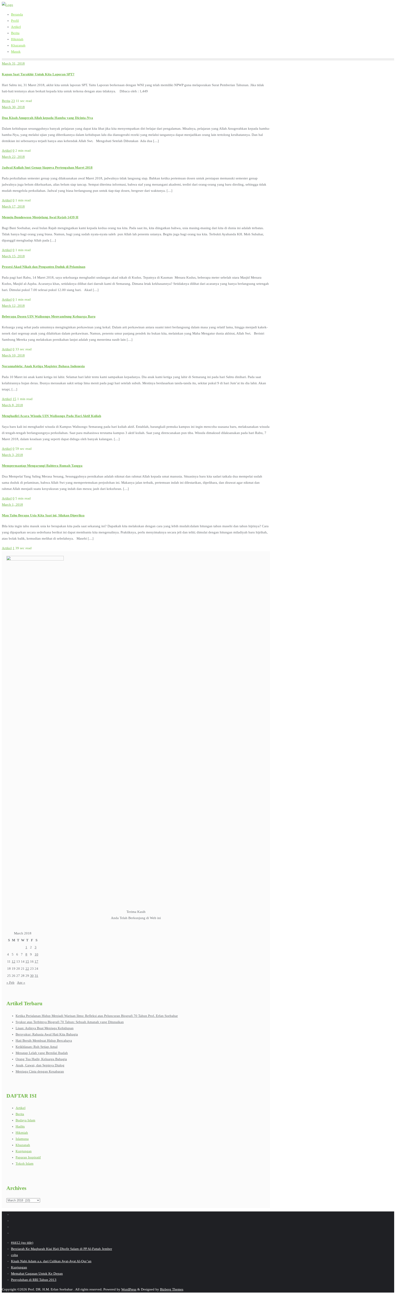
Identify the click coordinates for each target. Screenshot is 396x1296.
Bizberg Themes (171, 1289)
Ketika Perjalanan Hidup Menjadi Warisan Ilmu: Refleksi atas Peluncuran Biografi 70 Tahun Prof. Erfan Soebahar (97, 1016)
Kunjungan (24, 1151)
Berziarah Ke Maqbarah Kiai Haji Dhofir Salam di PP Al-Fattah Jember (61, 1249)
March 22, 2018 (13, 157)
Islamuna (22, 1139)
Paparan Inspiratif (28, 1157)
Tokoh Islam (24, 1163)
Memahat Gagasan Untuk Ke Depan (37, 1273)
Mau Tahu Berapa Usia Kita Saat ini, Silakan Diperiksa (43, 515)
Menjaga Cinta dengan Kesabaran (40, 1071)
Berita (6, 101)
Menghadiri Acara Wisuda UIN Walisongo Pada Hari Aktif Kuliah (51, 416)
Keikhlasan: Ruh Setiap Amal (37, 1047)
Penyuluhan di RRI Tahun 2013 (33, 1280)
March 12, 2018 (13, 306)
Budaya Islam (25, 1120)
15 (14, 399)
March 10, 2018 (13, 355)
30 (32, 975)
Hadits (20, 1126)
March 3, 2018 (12, 455)
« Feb (10, 982)
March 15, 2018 (13, 256)
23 (13, 101)
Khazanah (23, 1145)
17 (36, 961)
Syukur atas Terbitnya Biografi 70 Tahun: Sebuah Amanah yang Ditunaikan (70, 1022)
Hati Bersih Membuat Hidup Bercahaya (44, 1040)
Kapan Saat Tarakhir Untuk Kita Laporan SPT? (38, 74)
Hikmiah (22, 1132)
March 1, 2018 (12, 504)
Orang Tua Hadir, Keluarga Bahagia (41, 1059)
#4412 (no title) (22, 1242)
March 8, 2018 (12, 405)
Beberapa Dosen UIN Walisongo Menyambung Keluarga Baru (48, 316)
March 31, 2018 (13, 63)
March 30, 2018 (13, 107)
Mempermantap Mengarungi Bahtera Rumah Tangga (42, 465)
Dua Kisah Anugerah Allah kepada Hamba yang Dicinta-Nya (47, 118)
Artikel (7, 150)
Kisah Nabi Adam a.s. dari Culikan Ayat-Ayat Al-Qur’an (51, 1261)
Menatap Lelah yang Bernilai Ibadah (42, 1053)
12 (13, 961)
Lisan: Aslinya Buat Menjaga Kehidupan (45, 1028)
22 (27, 968)
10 (36, 954)
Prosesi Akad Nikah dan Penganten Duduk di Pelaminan (43, 267)
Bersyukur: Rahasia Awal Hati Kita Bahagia (47, 1034)
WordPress (128, 1289)
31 (36, 975)
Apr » (21, 982)
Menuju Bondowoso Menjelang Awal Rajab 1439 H (40, 217)
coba (14, 1255)
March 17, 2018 (13, 206)
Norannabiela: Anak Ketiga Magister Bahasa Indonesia (43, 366)
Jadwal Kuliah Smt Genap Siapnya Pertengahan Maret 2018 (47, 167)
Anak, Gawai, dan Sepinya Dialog (40, 1065)
